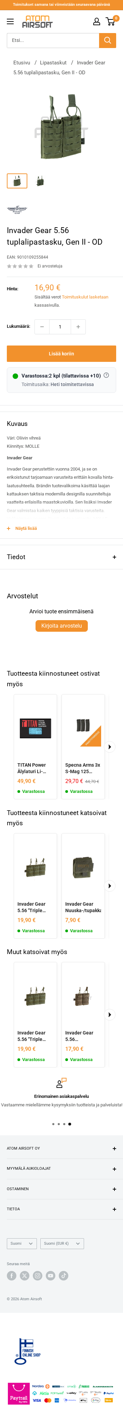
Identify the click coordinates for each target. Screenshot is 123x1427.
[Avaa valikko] (10, 21)
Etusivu (21, 63)
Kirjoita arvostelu (61, 626)
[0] (110, 21)
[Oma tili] (96, 21)
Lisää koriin (61, 353)
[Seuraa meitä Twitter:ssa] (24, 1275)
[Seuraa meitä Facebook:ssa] (11, 1275)
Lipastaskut (53, 63)
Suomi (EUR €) (56, 1243)
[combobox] (53, 40)
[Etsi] (107, 40)
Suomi (16, 1243)
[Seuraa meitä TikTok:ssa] (63, 1275)
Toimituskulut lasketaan (85, 297)
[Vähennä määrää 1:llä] (42, 327)
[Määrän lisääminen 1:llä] (78, 327)
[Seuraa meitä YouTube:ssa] (50, 1275)
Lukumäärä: (18, 326)
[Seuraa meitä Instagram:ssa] (37, 1275)
